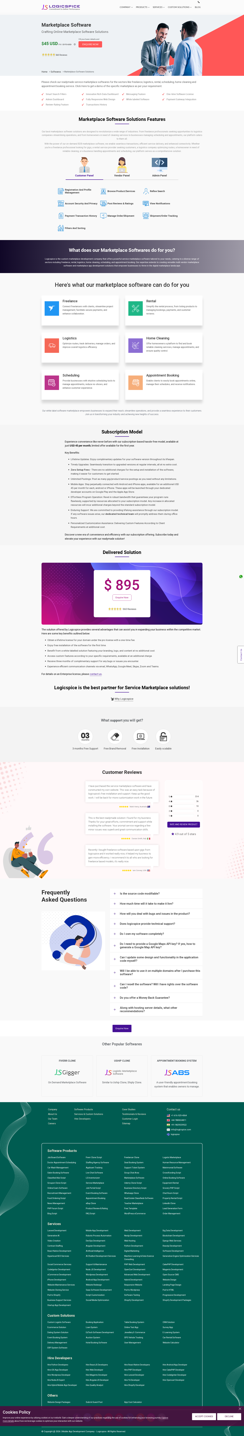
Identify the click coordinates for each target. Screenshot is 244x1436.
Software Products (83, 1109)
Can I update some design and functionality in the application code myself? (159, 959)
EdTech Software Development (100, 1332)
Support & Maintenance (96, 1264)
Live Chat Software (94, 1173)
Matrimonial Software (172, 1167)
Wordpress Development (97, 1274)
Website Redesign (94, 1285)
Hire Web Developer (94, 1370)
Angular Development (95, 1246)
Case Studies (128, 1109)
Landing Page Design (172, 1285)
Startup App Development (59, 1305)
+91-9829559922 (179, 1125)
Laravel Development (56, 1230)
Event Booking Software (96, 1193)
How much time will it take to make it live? (146, 903)
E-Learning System (171, 1332)
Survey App (168, 1327)
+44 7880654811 (178, 1120)
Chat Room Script (170, 1193)
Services (54, 1224)
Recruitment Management (59, 1193)
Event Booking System (57, 1337)
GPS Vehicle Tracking (133, 1337)
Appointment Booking (95, 1198)
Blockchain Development (174, 1236)
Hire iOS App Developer (57, 1370)
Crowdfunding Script (172, 1173)
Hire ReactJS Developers (97, 1365)
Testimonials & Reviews (134, 1114)
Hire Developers (82, 1118)
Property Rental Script (172, 1198)
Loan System (92, 1327)
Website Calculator (171, 1342)
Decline (229, 1416)
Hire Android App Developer (175, 1365)
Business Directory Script (135, 1188)
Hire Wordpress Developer (58, 1375)
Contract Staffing (55, 1246)
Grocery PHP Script (171, 1188)
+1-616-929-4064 (179, 1115)
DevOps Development (95, 1241)
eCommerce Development (59, 1274)
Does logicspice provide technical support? (147, 923)
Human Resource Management (177, 1162)
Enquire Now (90, 44)
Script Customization (95, 1295)
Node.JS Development (96, 1269)
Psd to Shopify (53, 1295)
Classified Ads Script (56, 1178)
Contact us (173, 1109)
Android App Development (97, 1280)
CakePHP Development (173, 1264)
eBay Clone (91, 1203)
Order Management (171, 1213)
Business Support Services (59, 1300)
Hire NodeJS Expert (56, 1380)
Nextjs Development (133, 1236)
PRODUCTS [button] (141, 7)
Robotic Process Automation (98, 1236)
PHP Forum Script (55, 1208)
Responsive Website (133, 1285)
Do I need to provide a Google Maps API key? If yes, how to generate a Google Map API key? (157, 945)
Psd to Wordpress (132, 1290)
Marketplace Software (134, 1178)
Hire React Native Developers (137, 1365)
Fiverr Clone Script (94, 1157)
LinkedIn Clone (169, 1203)
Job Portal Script (93, 1188)
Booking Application (95, 1322)
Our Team (52, 1118)
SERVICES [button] (157, 7)
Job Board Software (56, 1157)
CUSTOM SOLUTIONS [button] (178, 7)
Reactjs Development (172, 1246)
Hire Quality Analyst (94, 1385)
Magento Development (173, 1269)
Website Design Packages (58, 1402)
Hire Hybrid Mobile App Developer (62, 1385)
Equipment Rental (171, 1183)
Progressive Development (174, 1295)
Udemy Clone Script (133, 1183)
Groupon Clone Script (56, 1183)
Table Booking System (134, 1322)
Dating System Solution (57, 1332)
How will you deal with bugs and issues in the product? (155, 913)
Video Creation (54, 1241)
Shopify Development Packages (177, 1300)
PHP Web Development (134, 1264)
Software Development (173, 1251)
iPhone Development (56, 1280)
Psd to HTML (168, 1290)
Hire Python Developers (57, 1365)
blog (198, 7)
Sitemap (126, 1123)
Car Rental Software (172, 1337)
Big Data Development (173, 1230)
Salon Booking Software (58, 1173)
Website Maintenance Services (61, 1285)
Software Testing (132, 1295)
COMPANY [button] (125, 7)
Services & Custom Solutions (88, 1114)
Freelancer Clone (131, 1157)
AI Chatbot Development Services (101, 1256)
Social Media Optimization (97, 1300)
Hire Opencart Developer (173, 1380)
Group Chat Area (131, 1173)
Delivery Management (57, 1342)
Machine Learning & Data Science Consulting (139, 1257)
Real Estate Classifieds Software (138, 1198)
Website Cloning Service (58, 1290)
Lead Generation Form (172, 1208)
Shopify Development (134, 1300)
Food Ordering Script (56, 1198)
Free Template (130, 1208)
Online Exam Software (57, 1188)
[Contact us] (199, 2)
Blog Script (52, 1213)
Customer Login (130, 1118)
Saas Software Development (99, 1290)
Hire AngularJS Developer (97, 1380)
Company (52, 1109)
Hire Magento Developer (96, 1375)
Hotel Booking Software (96, 1342)
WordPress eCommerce (135, 1213)
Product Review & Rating (97, 1208)
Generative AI (53, 1236)
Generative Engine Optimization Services (181, 1256)
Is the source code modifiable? (140, 893)
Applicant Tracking (94, 1167)
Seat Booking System (133, 1162)
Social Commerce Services (59, 1264)
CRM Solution (169, 1322)
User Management (132, 1342)
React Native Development (59, 1251)
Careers (52, 1123)
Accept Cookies (204, 1416)
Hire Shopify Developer (134, 1385)
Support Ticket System (134, 1167)
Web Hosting (129, 1241)
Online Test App (131, 1327)
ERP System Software (57, 1348)
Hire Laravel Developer (134, 1375)
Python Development (133, 1246)
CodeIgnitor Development (58, 1269)
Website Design (169, 1280)
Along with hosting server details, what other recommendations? (148, 1009)
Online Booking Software (174, 1178)
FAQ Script (90, 1213)
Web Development (132, 1230)
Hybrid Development (133, 1280)
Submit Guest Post (94, 1402)
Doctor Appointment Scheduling (61, 1162)
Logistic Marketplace (172, 1157)
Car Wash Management (57, 1167)
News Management (56, 1203)
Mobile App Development (97, 1230)
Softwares (56, 71)
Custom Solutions (61, 1316)
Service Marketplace (95, 1183)
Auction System (93, 1337)
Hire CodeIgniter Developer (174, 1375)
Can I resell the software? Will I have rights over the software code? (159, 986)
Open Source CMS (171, 1274)
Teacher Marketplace (133, 1203)
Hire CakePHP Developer (173, 1370)
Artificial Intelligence (95, 1251)
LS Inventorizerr (93, 1178)
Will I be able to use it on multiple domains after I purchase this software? (160, 972)
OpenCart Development (134, 1269)
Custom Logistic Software (59, 1322)
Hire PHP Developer (132, 1370)
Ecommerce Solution (56, 1327)
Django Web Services (172, 1241)
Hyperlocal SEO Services (58, 1256)
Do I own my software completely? (142, 934)
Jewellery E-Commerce (134, 1332)
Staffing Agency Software (97, 1162)
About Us (52, 1114)
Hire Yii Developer (132, 1380)
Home (44, 71)
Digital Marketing (131, 1251)
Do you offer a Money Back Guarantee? (145, 997)
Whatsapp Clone (131, 1193)
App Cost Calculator (133, 1402)
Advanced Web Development (137, 1274)
